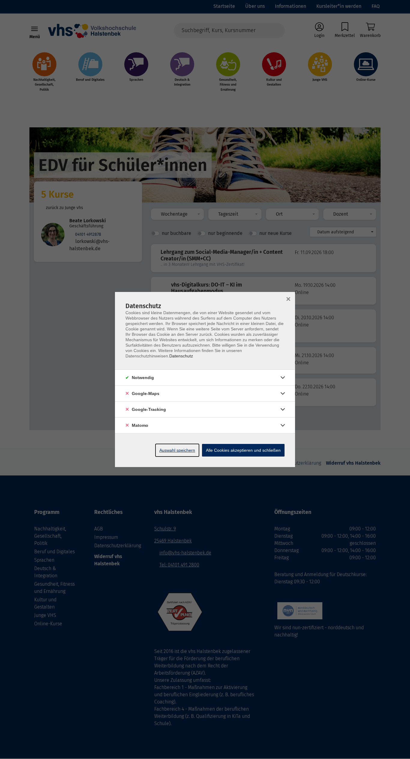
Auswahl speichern (177, 450)
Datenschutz (181, 356)
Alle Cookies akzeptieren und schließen (243, 450)
